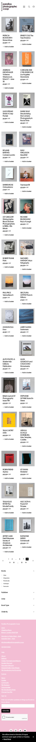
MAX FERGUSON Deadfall (24, 152)
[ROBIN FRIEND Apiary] (9, 458)
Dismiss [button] (33, 737)
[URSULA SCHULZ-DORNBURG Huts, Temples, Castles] (27, 419)
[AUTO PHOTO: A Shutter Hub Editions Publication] (9, 348)
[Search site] (29, 7)
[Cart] (34, 7)
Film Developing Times (8, 690)
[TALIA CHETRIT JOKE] (9, 419)
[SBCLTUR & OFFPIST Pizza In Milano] (27, 281)
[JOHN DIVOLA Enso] (9, 316)
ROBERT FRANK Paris (8, 259)
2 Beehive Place (6, 630)
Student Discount (6, 663)
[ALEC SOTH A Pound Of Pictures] (27, 490)
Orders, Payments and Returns (11, 661)
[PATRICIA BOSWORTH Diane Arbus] (9, 24)
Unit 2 (3, 628)
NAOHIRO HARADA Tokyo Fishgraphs (26, 260)
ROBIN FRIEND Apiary (8, 471)
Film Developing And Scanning (11, 670)
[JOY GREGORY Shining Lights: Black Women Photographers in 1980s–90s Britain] (9, 206)
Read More (7, 739)
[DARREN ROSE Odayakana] (9, 174)
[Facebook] (25, 730)
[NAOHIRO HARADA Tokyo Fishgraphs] (27, 247)
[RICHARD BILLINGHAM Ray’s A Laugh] (27, 206)
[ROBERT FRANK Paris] (9, 247)
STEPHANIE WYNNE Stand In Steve (26, 398)
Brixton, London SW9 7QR (9, 632)
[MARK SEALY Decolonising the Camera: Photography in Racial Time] (27, 100)
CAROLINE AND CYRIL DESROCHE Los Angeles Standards (26, 73)
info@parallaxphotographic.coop (12, 642)
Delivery (4, 658)
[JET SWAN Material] (27, 458)
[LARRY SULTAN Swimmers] (27, 316)
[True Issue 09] (27, 174)
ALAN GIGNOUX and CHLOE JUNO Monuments (26, 362)
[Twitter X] (11, 730)
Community (5, 683)
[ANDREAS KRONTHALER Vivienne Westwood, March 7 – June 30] (9, 59)
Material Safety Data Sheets (10, 668)
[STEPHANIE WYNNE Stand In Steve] (27, 385)
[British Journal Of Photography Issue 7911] (9, 385)
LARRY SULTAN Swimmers (25, 328)
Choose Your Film (6, 692)
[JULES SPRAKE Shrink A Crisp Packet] (9, 100)
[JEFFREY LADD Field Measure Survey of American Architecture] (9, 525)
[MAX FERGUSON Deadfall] (27, 139)
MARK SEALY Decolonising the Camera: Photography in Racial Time (26, 116)
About (3, 656)
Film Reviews (5, 685)
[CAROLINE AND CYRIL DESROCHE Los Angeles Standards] (27, 59)
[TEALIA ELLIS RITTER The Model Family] (9, 490)
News (3, 678)
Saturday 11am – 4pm (8, 638)
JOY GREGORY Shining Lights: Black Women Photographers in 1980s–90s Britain (9, 222)
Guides (3, 680)
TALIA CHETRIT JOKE (8, 432)
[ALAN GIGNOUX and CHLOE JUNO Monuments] (27, 348)
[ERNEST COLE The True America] (27, 24)
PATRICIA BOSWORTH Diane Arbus (7, 38)
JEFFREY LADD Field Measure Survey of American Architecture (8, 540)
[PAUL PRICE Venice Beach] (9, 281)
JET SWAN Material (24, 471)
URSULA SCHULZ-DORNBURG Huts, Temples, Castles (25, 435)
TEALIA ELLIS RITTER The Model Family (8, 504)
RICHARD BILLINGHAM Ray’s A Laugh (25, 219)
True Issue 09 (25, 185)
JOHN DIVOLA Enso (8, 328)
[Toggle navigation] (24, 6)
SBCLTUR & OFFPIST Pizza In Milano (26, 295)
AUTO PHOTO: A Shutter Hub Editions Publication (9, 362)
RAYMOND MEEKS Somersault (24, 538)
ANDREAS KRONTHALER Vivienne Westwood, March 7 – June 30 (8, 76)
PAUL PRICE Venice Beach (8, 294)
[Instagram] (15, 730)
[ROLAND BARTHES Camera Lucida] (9, 139)
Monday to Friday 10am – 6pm (11, 636)
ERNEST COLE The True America (26, 37)
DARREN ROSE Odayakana (8, 186)
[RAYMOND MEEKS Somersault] (27, 525)
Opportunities (5, 687)
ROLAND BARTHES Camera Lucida (9, 152)
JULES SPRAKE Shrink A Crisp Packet (8, 113)
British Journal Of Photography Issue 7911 (9, 398)
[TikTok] (20, 730)
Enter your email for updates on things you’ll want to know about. (17, 701)
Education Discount (7, 665)
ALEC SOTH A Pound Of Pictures (25, 504)
